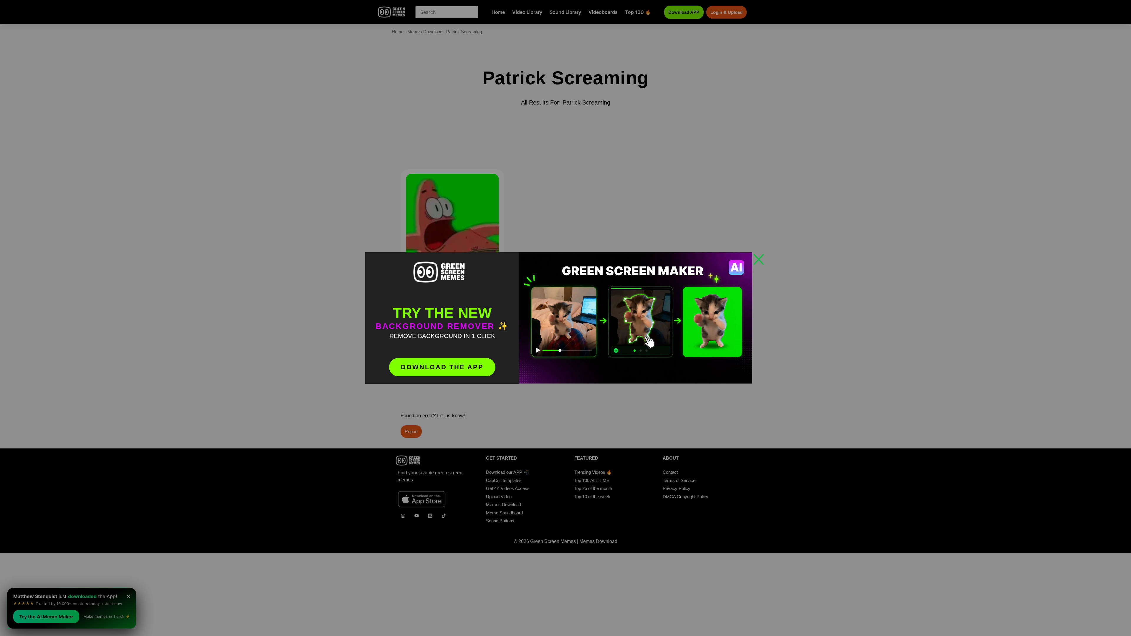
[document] (565, 318)
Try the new (442, 313)
